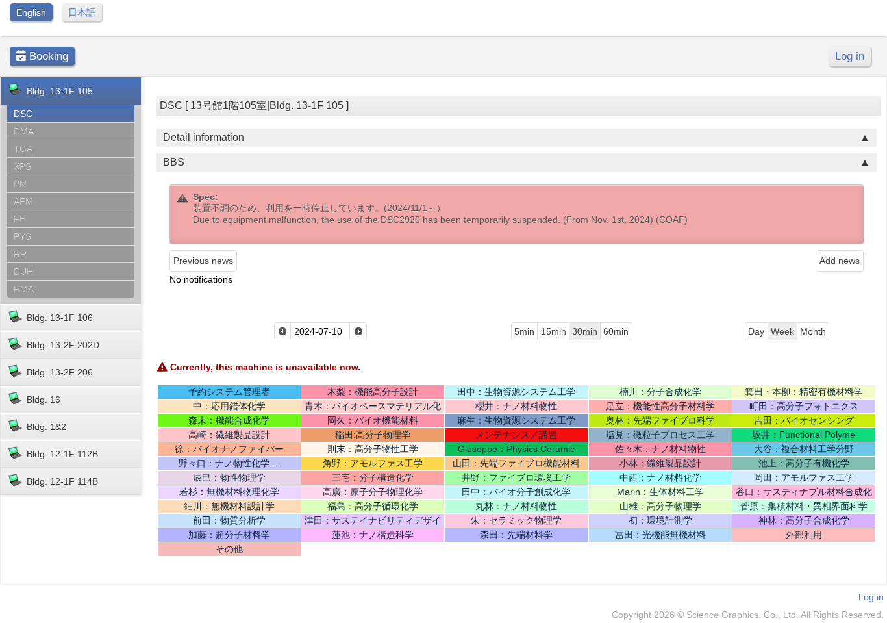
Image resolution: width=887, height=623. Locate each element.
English (31, 12)
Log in (849, 56)
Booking (47, 56)
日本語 (81, 12)
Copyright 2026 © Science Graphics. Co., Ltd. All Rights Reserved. (748, 614)
